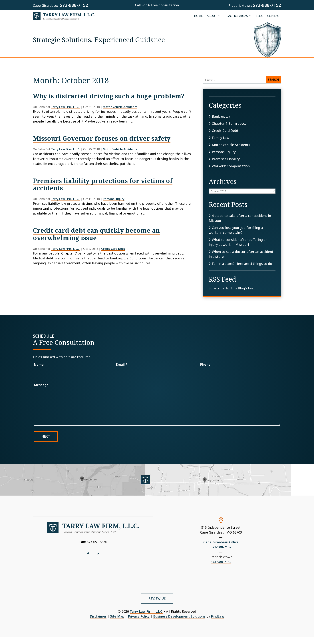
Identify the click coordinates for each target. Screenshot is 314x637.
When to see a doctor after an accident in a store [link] (241, 254)
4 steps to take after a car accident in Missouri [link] (240, 218)
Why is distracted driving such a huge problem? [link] (108, 96)
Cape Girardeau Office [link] (221, 542)
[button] (88, 554)
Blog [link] (259, 16)
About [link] (212, 16)
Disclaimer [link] (98, 616)
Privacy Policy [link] (139, 616)
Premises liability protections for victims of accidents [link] (102, 184)
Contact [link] (274, 16)
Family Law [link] (220, 137)
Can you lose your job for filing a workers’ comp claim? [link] (236, 230)
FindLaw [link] (217, 616)
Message (41, 385)
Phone (205, 364)
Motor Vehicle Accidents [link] (120, 107)
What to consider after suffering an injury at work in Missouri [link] (238, 242)
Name (39, 364)
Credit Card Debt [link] (113, 249)
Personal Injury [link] (113, 199)
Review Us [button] (157, 598)
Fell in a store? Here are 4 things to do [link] (242, 263)
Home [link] (198, 16)
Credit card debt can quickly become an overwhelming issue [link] (96, 234)
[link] (64, 16)
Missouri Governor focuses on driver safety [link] (101, 138)
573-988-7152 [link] (74, 5)
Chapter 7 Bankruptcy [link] (229, 123)
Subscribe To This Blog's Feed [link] (232, 288)
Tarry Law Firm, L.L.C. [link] (65, 107)
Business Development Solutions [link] (179, 616)
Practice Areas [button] (236, 16)
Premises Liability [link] (226, 159)
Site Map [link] (117, 616)
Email (121, 364)
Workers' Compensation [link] (231, 166)
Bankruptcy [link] (221, 116)
